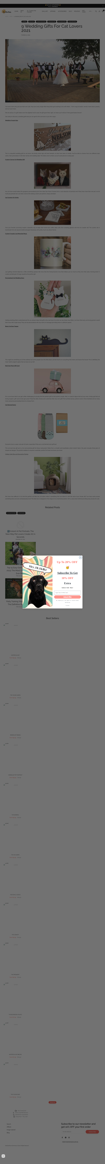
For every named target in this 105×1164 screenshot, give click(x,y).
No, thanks (67, 605)
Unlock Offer (67, 597)
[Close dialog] (80, 557)
